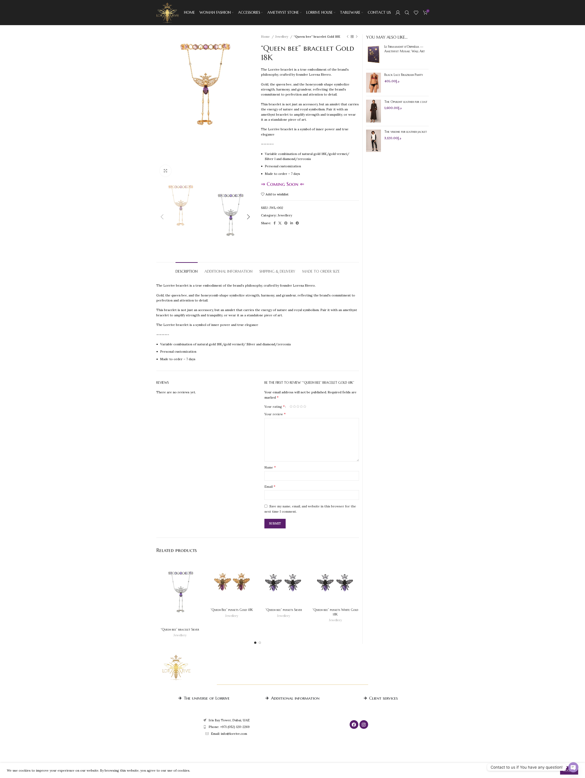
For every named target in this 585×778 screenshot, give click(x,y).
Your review (275, 414)
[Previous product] (347, 37)
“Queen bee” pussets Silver (283, 610)
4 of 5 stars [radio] (301, 406)
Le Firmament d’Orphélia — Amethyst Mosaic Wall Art (404, 49)
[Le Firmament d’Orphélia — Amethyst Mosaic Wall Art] (373, 55)
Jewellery (282, 37)
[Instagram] (363, 724)
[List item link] (226, 726)
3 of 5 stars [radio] (298, 406)
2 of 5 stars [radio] (294, 406)
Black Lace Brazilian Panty (403, 75)
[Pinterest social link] (286, 223)
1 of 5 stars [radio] (291, 406)
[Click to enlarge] (165, 170)
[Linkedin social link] (291, 223)
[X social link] (280, 223)
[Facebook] (354, 724)
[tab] (187, 269)
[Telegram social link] (297, 223)
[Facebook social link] (274, 223)
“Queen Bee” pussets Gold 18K (231, 610)
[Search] (407, 12)
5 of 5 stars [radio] (304, 406)
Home (266, 37)
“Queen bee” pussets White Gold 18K (335, 612)
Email (269, 486)
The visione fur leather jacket (405, 132)
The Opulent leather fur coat (405, 102)
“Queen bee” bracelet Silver (180, 629)
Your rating (274, 406)
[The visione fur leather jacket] (373, 141)
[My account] (397, 12)
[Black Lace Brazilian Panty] (373, 83)
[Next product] (356, 37)
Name (270, 467)
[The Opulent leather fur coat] (373, 111)
